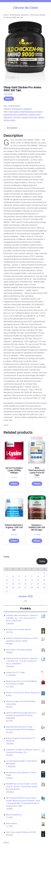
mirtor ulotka (13, 112)
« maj (24, 601)
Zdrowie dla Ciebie (25, 7)
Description (12, 128)
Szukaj (6, 557)
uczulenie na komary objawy (32, 117)
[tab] (12, 127)
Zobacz (8, 99)
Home (6, 15)
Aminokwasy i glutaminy (19, 15)
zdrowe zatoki (9, 120)
